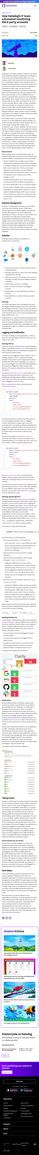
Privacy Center (25, 1111)
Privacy (18, 1144)
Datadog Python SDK (8, 386)
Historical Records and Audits (12, 840)
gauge (11, 379)
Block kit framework (15, 720)
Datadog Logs (26, 499)
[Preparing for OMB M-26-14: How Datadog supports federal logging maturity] (20, 946)
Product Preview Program (8, 1114)
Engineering (6, 13)
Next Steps (7, 870)
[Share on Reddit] (6, 918)
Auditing (5, 301)
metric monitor (12, 475)
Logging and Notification (13, 332)
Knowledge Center (26, 1113)
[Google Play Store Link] (26, 1090)
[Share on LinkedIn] (10, 918)
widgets (29, 628)
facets (31, 508)
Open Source (24, 1103)
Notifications (6, 700)
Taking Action (8, 797)
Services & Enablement (10, 1111)
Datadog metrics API (17, 373)
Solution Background (11, 202)
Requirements (7, 151)
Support (5, 1108)
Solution (6, 235)
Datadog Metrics (8, 343)
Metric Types (28, 491)
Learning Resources (27, 1116)
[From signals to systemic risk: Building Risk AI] (20, 1015)
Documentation (8, 1105)
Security (23, 1108)
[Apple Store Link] (13, 1090)
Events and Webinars (27, 1105)
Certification (7, 1117)
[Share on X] (3, 918)
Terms (14, 1144)
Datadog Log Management (11, 496)
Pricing (5, 1103)
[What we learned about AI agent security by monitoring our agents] (20, 993)
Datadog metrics (20, 348)
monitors (28, 436)
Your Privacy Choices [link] (25, 1144)
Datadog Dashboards (9, 617)
